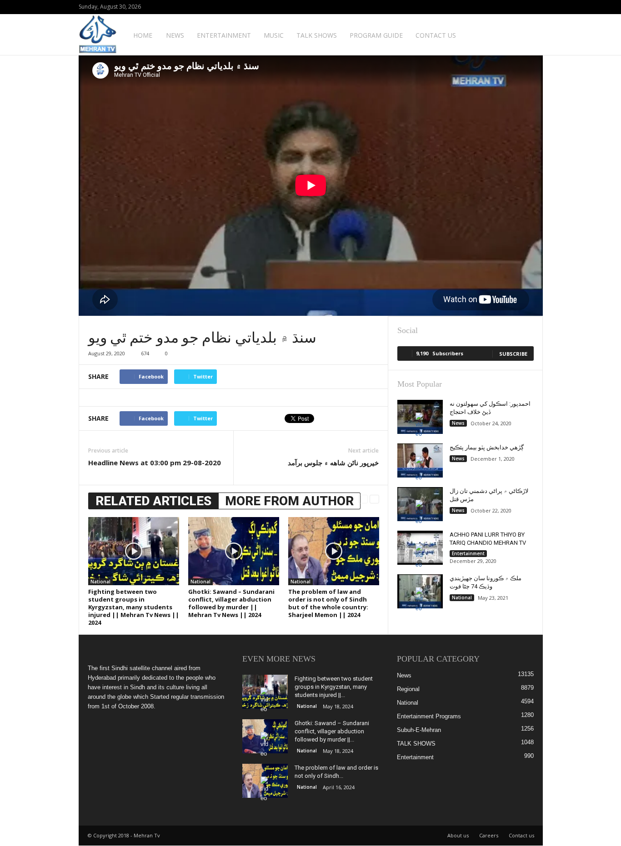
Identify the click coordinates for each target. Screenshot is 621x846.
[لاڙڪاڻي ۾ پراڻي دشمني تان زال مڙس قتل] (420, 504)
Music (274, 35)
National (100, 581)
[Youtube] (536, 7)
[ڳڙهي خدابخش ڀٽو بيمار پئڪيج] (420, 460)
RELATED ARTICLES (153, 500)
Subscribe (513, 353)
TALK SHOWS (316, 35)
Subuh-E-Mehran (419, 730)
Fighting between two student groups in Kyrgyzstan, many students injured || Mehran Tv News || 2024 (133, 607)
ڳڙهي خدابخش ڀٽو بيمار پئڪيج (487, 447)
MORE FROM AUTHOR (289, 500)
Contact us (436, 35)
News (175, 35)
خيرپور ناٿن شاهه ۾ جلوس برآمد (333, 462)
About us (458, 835)
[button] (529, 35)
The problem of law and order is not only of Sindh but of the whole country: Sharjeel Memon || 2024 (328, 603)
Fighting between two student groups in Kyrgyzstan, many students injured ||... (334, 686)
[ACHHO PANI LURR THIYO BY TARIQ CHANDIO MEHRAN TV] (420, 548)
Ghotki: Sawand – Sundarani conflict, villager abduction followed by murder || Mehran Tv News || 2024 (231, 603)
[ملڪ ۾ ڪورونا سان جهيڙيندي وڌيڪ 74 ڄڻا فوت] (420, 591)
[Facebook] (521, 7)
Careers (488, 835)
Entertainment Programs (429, 716)
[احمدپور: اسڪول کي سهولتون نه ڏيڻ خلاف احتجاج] (420, 417)
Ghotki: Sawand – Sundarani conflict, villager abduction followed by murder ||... (332, 731)
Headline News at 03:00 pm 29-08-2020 (154, 462)
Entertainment (224, 35)
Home (142, 35)
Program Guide (376, 35)
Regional (408, 689)
